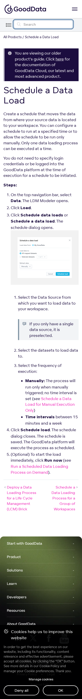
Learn (12, 583)
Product (14, 556)
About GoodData (21, 623)
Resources (16, 610)
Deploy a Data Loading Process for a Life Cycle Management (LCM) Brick (21, 498)
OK (60, 690)
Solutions (15, 570)
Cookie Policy (49, 666)
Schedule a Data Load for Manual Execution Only (50, 404)
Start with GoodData (24, 543)
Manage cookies (41, 679)
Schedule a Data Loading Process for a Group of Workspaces (63, 498)
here (60, 59)
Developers (16, 597)
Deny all (21, 690)
